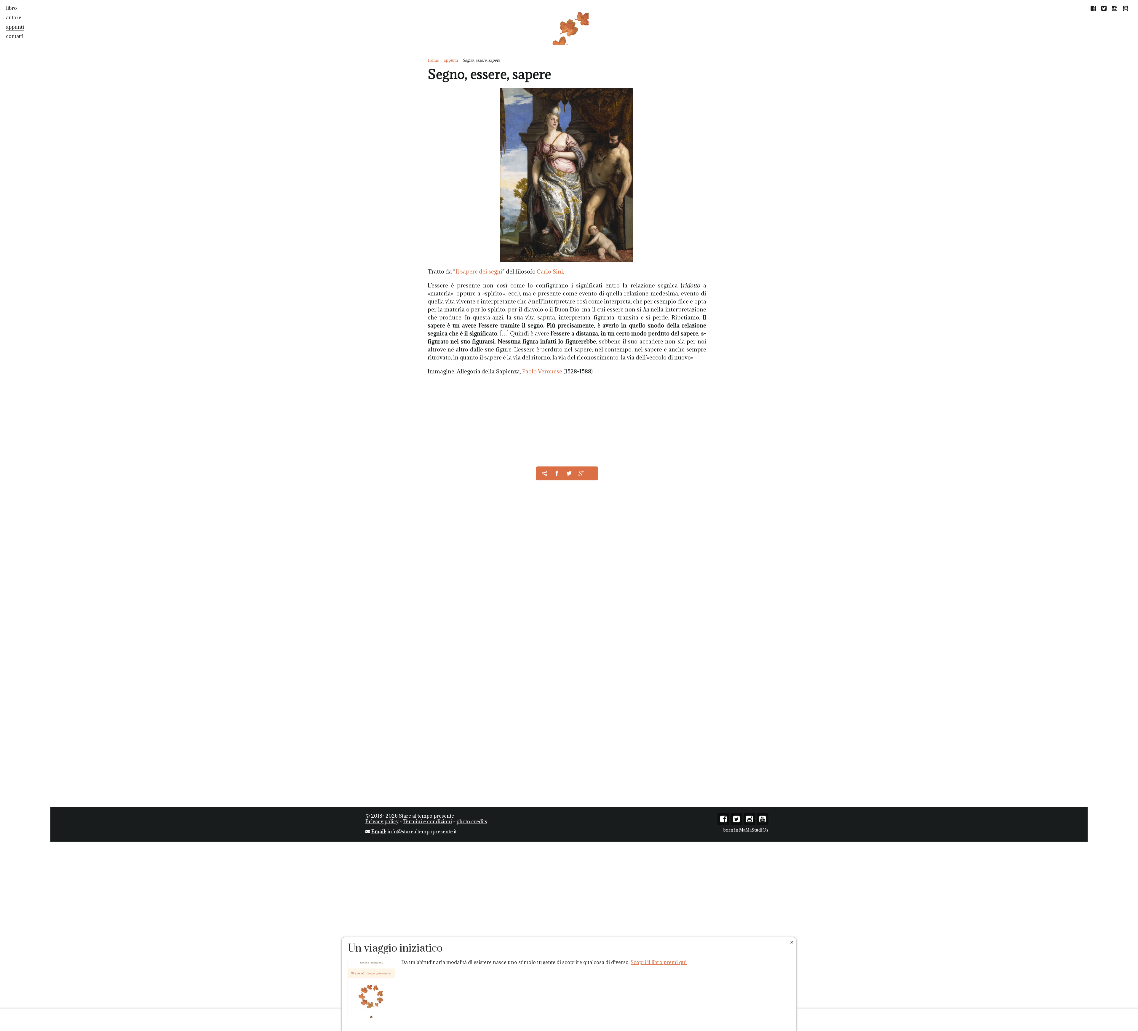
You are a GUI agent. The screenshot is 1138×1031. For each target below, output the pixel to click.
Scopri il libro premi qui (659, 962)
